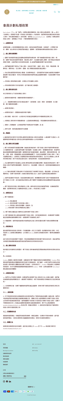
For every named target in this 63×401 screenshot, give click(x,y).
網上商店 (18, 10)
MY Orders (35, 347)
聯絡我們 (5, 364)
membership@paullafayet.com (12, 305)
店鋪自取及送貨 (7, 353)
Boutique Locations (8, 350)
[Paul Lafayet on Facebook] (7, 381)
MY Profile (35, 350)
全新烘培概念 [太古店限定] (28, 10)
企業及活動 (38, 10)
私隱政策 (5, 361)
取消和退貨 (6, 356)
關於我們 (31, 13)
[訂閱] (25, 376)
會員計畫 (44, 10)
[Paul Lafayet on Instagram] (4, 381)
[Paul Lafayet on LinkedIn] (10, 381)
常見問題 (5, 347)
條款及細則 (34, 316)
